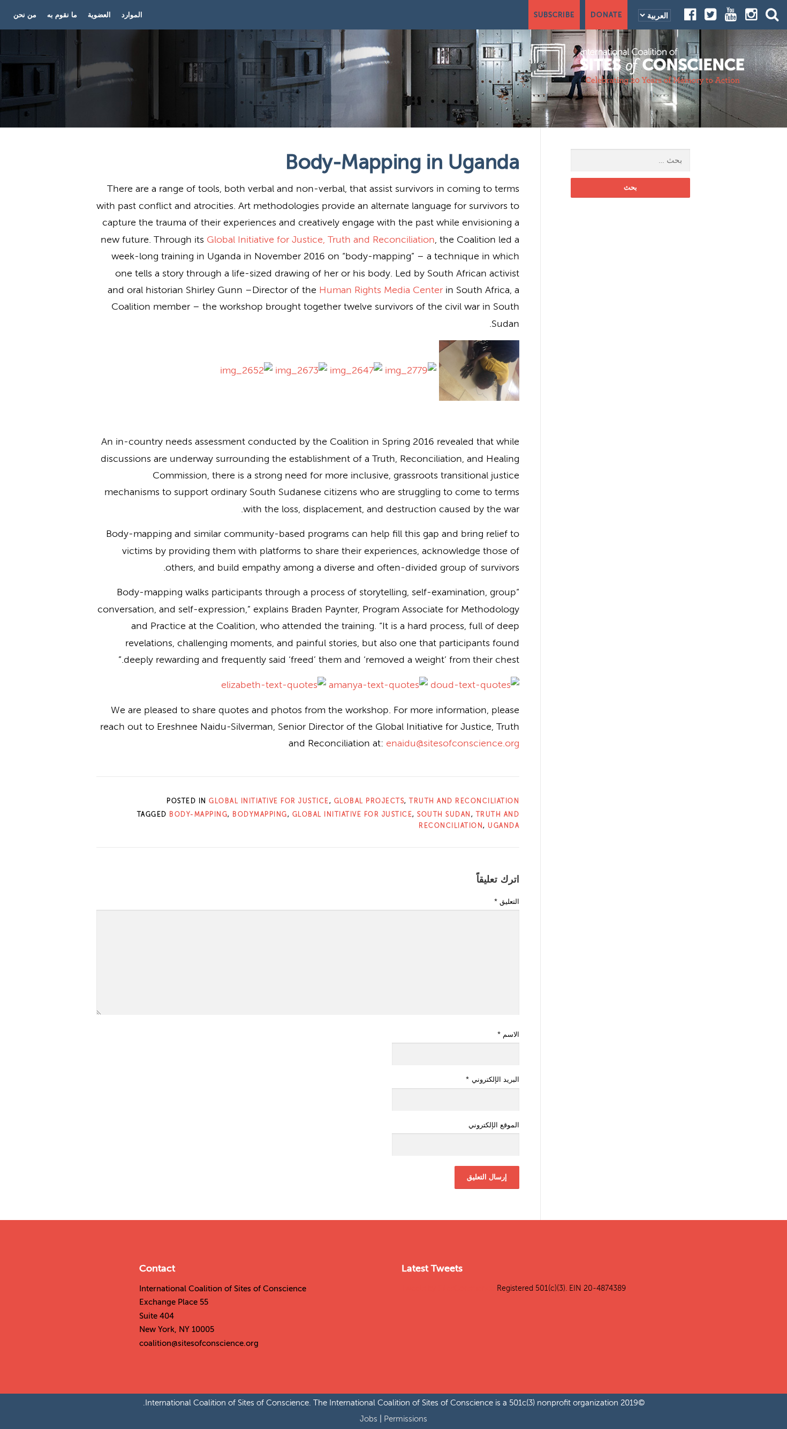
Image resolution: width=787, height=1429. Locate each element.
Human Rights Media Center (381, 290)
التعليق (506, 902)
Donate (606, 15)
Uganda (503, 825)
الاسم (508, 1034)
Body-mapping (198, 814)
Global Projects (369, 801)
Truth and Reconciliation (464, 801)
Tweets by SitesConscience (448, 1288)
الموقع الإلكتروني (493, 1125)
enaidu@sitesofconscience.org (452, 743)
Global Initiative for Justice (269, 801)
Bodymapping (259, 814)
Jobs (370, 1419)
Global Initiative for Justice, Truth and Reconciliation (321, 239)
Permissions (405, 1419)
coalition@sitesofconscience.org (199, 1343)
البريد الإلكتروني (492, 1079)
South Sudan (444, 814)
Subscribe (554, 15)
